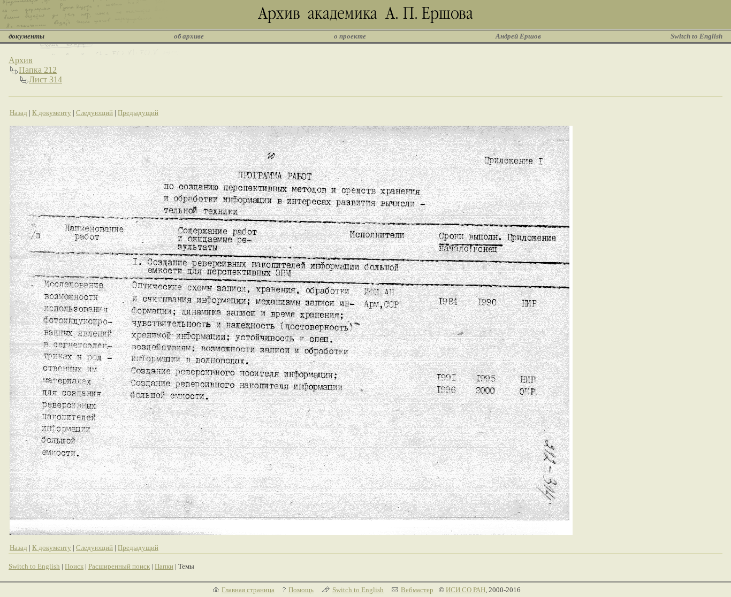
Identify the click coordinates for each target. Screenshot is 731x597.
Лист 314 (45, 79)
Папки (164, 566)
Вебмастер (417, 590)
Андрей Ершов (518, 36)
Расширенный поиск (119, 566)
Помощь (301, 590)
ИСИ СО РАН (465, 590)
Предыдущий (138, 113)
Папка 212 (38, 69)
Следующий (94, 113)
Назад (18, 113)
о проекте (350, 36)
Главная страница (248, 590)
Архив (21, 60)
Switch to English (696, 36)
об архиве (189, 36)
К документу (51, 113)
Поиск (74, 566)
